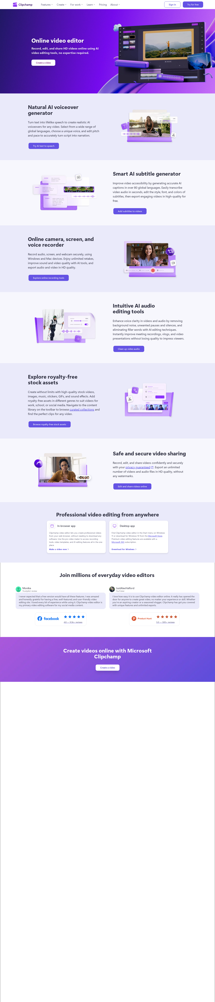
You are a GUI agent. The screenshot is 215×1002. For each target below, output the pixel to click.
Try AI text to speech (43, 145)
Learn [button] (90, 4)
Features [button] (46, 4)
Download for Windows (123, 549)
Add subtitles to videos (130, 211)
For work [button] (75, 4)
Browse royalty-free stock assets (49, 424)
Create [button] (60, 4)
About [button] (114, 4)
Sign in (172, 4)
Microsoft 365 (118, 542)
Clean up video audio (129, 348)
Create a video (43, 62)
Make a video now (58, 549)
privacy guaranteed (139, 467)
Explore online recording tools (48, 277)
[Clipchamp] (22, 4)
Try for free (193, 4)
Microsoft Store (155, 536)
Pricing (103, 4)
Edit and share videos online (132, 486)
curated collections (82, 409)
